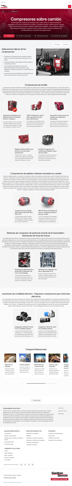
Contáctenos (7, 433)
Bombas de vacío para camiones (34, 438)
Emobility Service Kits (53, 438)
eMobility (28, 435)
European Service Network (55, 440)
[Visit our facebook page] (25, 464)
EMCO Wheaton (8, 453)
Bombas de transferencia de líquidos (35, 440)
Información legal (8, 444)
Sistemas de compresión (32, 433)
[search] (69, 2)
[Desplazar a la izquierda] (18, 383)
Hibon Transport (8, 455)
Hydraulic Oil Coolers (31, 444)
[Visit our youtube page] (29, 464)
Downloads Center (9, 442)
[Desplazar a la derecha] (23, 383)
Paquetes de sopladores (32, 442)
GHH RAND (7, 460)
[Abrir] (69, 6)
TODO (6, 451)
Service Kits (51, 435)
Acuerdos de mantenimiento (55, 433)
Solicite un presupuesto (10, 435)
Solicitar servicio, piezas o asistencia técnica (13, 438)
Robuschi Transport (9, 457)
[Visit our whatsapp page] (32, 464)
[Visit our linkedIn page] (21, 464)
